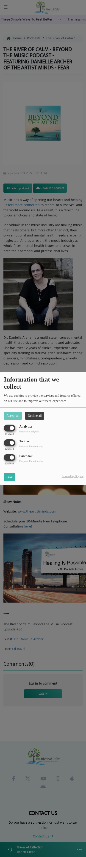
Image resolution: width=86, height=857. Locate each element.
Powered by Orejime (72, 476)
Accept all (12, 415)
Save (9, 477)
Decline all (35, 415)
